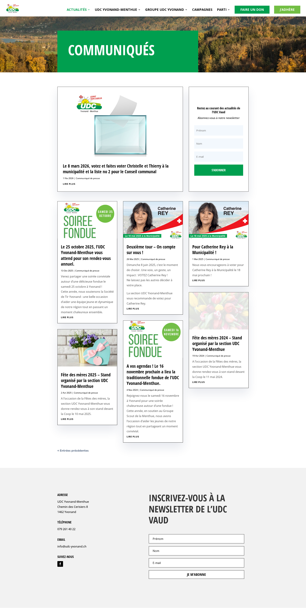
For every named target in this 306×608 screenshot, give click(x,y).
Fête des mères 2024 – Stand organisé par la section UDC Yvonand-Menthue (217, 343)
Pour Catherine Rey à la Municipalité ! (212, 250)
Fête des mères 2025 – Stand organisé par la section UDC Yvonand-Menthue (85, 380)
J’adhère (287, 9)
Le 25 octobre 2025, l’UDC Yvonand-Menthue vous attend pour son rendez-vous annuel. (86, 255)
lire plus (69, 183)
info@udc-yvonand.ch (71, 546)
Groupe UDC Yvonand (164, 10)
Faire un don (252, 9)
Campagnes (202, 10)
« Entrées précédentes (73, 450)
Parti (221, 10)
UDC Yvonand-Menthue (116, 10)
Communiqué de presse (88, 178)
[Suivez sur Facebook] (60, 564)
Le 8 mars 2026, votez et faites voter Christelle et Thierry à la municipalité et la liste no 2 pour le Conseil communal (116, 169)
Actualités (77, 10)
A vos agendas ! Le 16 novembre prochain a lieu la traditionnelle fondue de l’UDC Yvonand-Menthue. (153, 374)
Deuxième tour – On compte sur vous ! (151, 250)
